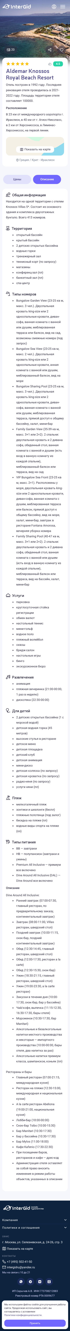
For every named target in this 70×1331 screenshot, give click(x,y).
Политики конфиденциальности (23, 1315)
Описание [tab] (47, 179)
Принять (35, 1323)
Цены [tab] (17, 179)
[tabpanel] (35, 690)
